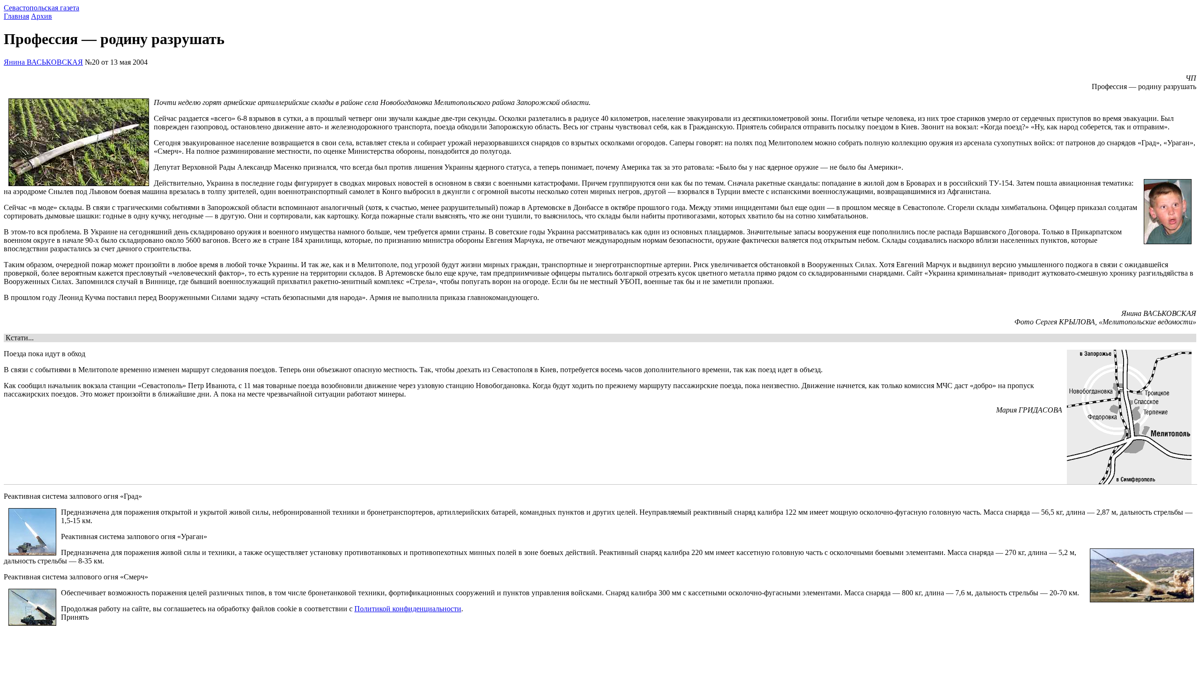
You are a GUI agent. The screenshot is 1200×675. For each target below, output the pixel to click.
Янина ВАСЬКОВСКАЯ (43, 62)
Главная (16, 16)
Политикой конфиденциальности (407, 609)
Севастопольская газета (41, 8)
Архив (41, 16)
